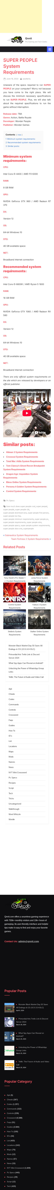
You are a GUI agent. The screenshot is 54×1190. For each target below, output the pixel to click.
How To (12, 731)
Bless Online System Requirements (23, 482)
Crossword (13, 715)
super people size (34, 522)
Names (12, 762)
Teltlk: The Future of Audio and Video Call (26, 677)
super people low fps (12, 516)
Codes (11, 699)
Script (11, 788)
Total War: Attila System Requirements (25, 461)
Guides (12, 725)
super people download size (15, 513)
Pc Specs (10, 501)
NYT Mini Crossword (18, 772)
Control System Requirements (21, 491)
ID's (10, 736)
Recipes (12, 783)
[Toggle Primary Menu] (50, 49)
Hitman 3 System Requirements (21, 452)
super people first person (38, 513)
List (10, 741)
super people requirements (14, 522)
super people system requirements (35, 525)
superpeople (28, 529)
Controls (12, 710)
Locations (13, 746)
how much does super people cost (20, 506)
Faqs (11, 720)
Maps (11, 751)
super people (8, 509)
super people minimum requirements (18, 519)
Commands (14, 704)
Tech (11, 793)
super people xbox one (12, 529)
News (11, 767)
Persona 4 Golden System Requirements (26, 487)
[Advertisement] (21, 16)
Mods (11, 757)
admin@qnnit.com (28, 941)
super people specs (11, 525)
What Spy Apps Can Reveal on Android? (26, 663)
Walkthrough (14, 809)
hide (19, 135)
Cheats (12, 694)
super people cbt (22, 509)
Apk (10, 689)
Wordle (12, 819)
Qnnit (28, 38)
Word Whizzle (15, 814)
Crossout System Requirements (22, 457)
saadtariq (26, 79)
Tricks (11, 798)
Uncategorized (15, 804)
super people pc (41, 519)
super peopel (41, 506)
